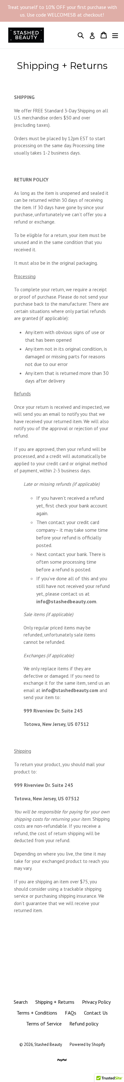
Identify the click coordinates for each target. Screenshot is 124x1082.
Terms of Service (44, 1023)
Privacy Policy (96, 1002)
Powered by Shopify (87, 1044)
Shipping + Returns (54, 1002)
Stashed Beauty (48, 1044)
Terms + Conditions (37, 1013)
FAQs (70, 1013)
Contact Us (96, 1013)
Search (21, 1002)
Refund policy (83, 1023)
